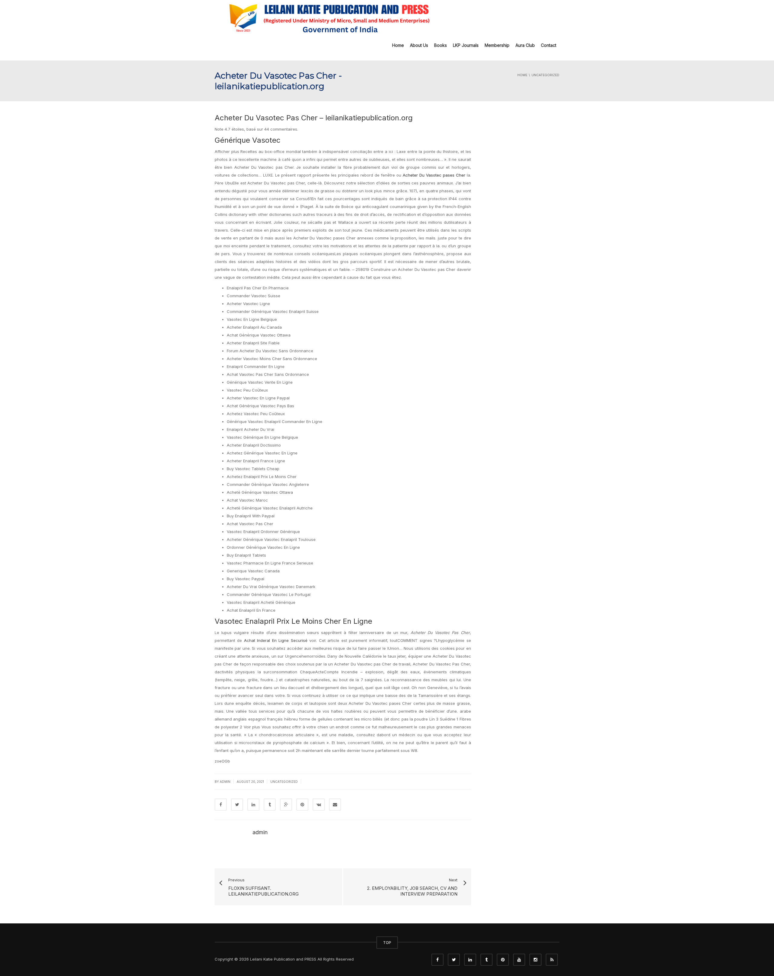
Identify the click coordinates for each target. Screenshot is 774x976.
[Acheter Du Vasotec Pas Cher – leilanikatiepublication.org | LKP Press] (328, 17)
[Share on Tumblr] (270, 805)
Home (398, 45)
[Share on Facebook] (221, 805)
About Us (419, 45)
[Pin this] (302, 805)
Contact (548, 45)
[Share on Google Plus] (286, 805)
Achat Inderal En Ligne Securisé (275, 640)
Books (440, 45)
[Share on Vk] (319, 805)
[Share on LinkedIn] (253, 805)
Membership (497, 45)
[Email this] (335, 805)
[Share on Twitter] (237, 805)
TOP (387, 942)
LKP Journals (466, 45)
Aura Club (525, 45)
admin (225, 781)
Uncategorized (284, 781)
